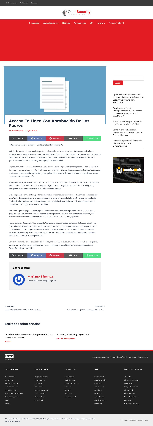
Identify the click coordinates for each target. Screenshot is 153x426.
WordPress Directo (41, 390)
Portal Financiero (100, 400)
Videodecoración (11, 390)
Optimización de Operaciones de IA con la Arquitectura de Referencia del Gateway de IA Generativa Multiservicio (128, 99)
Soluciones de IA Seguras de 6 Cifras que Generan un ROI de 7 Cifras (128, 123)
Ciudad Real (128, 390)
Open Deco (9, 380)
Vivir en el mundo (71, 397)
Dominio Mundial (100, 380)
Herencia (127, 400)
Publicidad (24, 3)
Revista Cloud (39, 397)
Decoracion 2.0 (10, 377)
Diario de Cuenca (130, 393)
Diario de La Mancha (131, 397)
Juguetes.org (99, 387)
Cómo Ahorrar (99, 397)
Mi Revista (98, 403)
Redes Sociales (40, 393)
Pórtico (7, 403)
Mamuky (67, 390)
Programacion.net (41, 377)
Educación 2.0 (99, 377)
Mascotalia (98, 393)
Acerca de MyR (143, 357)
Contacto (34, 3)
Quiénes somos (11, 3)
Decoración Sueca (11, 383)
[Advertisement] (76, 44)
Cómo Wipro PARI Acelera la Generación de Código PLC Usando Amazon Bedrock (127, 132)
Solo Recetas (69, 377)
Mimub (7, 400)
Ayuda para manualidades (14, 393)
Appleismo (38, 383)
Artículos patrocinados (101, 357)
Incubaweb (38, 387)
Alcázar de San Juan (131, 380)
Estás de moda (70, 380)
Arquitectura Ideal (11, 387)
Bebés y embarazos (72, 383)
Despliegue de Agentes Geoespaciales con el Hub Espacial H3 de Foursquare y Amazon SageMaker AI (127, 112)
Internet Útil (39, 400)
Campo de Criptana (131, 387)
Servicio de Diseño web (119, 357)
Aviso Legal (124, 420)
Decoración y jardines (12, 397)
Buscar (118, 83)
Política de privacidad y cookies (138, 420)
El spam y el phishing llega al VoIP (73, 334)
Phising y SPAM (69, 338)
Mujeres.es (68, 393)
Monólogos (98, 390)
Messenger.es (40, 380)
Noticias (8, 341)
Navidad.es (98, 383)
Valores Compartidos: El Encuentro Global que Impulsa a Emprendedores (127, 143)
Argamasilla (128, 383)
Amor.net (68, 387)
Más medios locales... (131, 403)
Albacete (127, 377)
